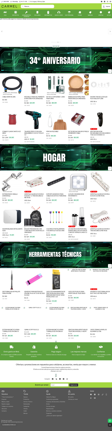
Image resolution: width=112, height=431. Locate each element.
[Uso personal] (69, 12)
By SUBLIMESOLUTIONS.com (9, 424)
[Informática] (48, 12)
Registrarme (74, 385)
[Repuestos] (15, 12)
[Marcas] (90, 12)
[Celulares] (37, 12)
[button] (52, 42)
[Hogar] (79, 12)
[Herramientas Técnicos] (26, 12)
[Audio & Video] (59, 12)
